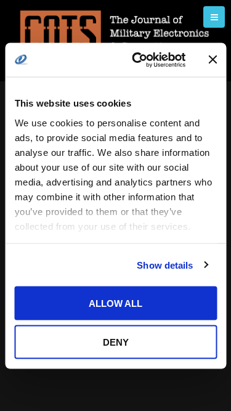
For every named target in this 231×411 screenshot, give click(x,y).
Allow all (115, 303)
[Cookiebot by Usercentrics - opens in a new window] (137, 60)
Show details (165, 264)
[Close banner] (212, 59)
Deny (116, 341)
